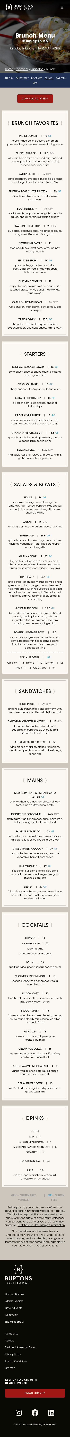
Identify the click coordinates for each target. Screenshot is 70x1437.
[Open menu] (62, 7)
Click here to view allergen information (41, 1225)
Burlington (37, 69)
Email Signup (35, 1393)
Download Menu (35, 98)
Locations (22, 69)
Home (9, 69)
